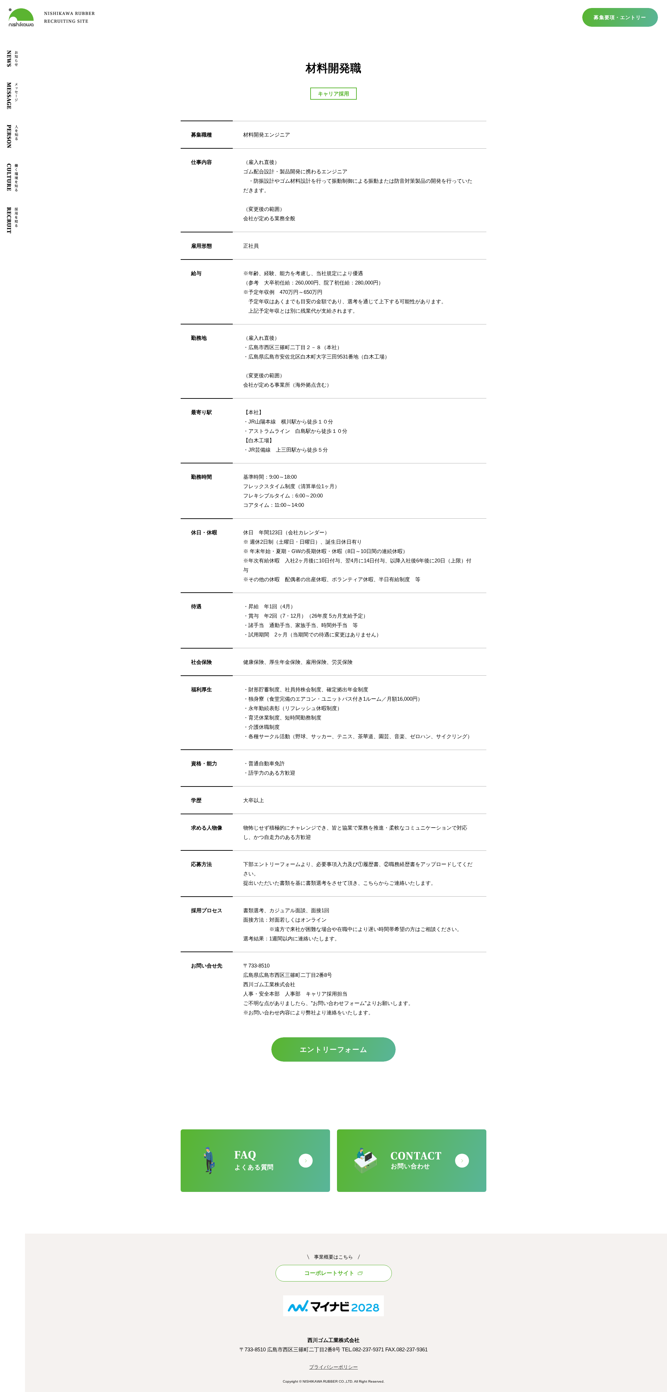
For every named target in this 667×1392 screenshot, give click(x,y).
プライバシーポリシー (333, 1367)
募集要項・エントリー (620, 17)
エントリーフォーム (333, 1049)
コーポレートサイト (329, 1273)
